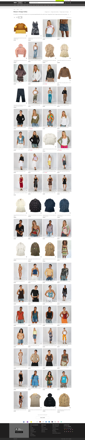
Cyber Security (43, 431)
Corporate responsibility (44, 429)
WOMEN (20, 2)
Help (31, 426)
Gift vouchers (54, 427)
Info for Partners (54, 431)
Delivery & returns (32, 429)
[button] (64, 429)
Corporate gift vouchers (55, 429)
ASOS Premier (32, 430)
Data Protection (32, 434)
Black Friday (54, 430)
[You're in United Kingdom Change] (70, 0)
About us (42, 426)
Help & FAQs (66, 0)
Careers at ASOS (43, 427)
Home (14, 9)
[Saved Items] (68, 2)
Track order (31, 427)
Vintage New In (47, 11)
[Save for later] (27, 36)
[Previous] (43, 12)
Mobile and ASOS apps (55, 426)
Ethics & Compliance (33, 435)
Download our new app (59, 0)
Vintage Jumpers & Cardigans (64, 11)
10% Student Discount (33, 431)
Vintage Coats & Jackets (55, 11)
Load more (42, 417)
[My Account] (66, 2)
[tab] (15, 5)
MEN (25, 2)
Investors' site (43, 430)
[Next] (70, 12)
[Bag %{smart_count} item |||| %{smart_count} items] (70, 2)
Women (18, 9)
